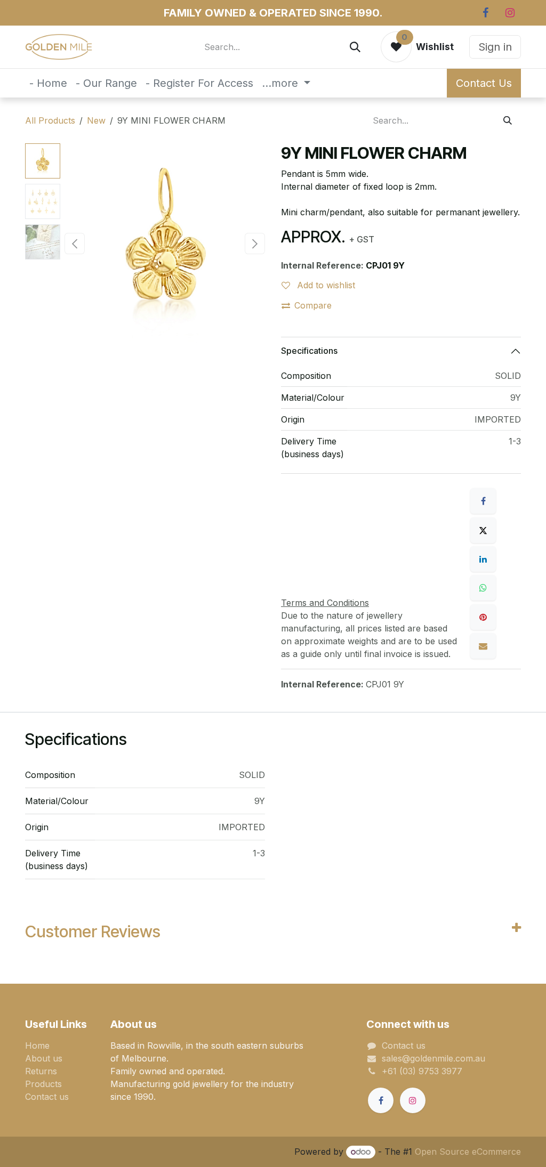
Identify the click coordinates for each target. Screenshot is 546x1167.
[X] (483, 530)
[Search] (355, 47)
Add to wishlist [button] (324, 285)
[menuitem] (48, 83)
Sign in (495, 46)
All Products (50, 120)
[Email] (483, 646)
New (96, 120)
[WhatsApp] (483, 588)
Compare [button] (313, 305)
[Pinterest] (483, 617)
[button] (75, 243)
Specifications (309, 350)
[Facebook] (485, 12)
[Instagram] (509, 12)
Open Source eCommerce (468, 1151)
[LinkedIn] (483, 559)
